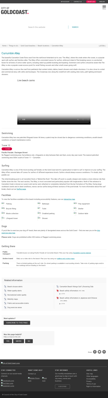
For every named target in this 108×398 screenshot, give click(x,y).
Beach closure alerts (14, 287)
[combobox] (103, 1)
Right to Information (93, 386)
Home (4, 46)
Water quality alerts (14, 291)
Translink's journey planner (82, 253)
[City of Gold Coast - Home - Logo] (14, 10)
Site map (89, 374)
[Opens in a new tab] (7, 381)
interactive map (69, 199)
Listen (62, 293)
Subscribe (62, 386)
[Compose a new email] (45, 379)
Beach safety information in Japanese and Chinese (78, 299)
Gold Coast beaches (28, 46)
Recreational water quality (16, 295)
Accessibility (90, 379)
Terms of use (91, 384)
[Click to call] (34, 379)
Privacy (88, 381)
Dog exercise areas (14, 307)
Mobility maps (12, 299)
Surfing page (21, 189)
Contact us (32, 374)
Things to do (13, 46)
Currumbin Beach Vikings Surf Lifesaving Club (76, 287)
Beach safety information (72, 291)
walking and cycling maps (65, 259)
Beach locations (44, 46)
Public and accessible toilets (18, 303)
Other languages (92, 376)
